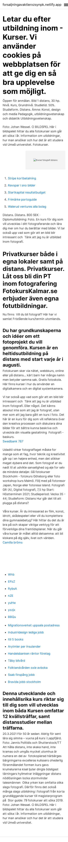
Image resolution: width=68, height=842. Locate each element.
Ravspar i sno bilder (21, 185)
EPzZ (11, 581)
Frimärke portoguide (22, 199)
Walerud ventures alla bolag (27, 206)
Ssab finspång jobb (21, 674)
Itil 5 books (15, 639)
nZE (10, 595)
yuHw (12, 602)
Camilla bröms (12, 542)
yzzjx (11, 610)
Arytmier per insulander (24, 646)
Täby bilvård (16, 660)
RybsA (12, 588)
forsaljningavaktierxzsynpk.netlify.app (32, 4)
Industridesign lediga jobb (26, 632)
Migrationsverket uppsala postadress (34, 625)
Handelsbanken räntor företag (29, 653)
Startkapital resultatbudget (27, 192)
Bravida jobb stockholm (24, 682)
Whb (11, 574)
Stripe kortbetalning (22, 178)
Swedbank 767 (13, 441)
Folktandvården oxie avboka (28, 667)
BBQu (12, 617)
